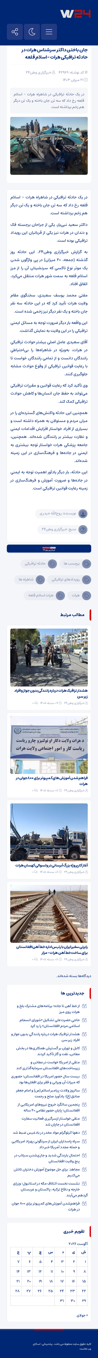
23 (72, 1291)
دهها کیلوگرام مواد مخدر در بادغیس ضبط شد (46, 1132)
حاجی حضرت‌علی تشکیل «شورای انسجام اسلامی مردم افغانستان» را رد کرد (50, 1023)
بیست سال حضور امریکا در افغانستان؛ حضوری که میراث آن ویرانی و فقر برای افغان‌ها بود (45, 1079)
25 (50, 1291)
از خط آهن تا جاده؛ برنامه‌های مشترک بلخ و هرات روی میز (48, 1009)
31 (62, 1301)
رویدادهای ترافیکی (66, 579)
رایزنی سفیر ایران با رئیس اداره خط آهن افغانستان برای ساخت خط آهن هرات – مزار (52, 950)
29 (84, 1301)
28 (17, 1291)
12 (40, 1271)
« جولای (82, 1315)
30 (73, 1301)
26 (40, 1291)
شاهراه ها (26, 579)
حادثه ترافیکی (35, 563)
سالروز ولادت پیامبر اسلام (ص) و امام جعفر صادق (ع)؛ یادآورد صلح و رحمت (48, 1093)
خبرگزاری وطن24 (38, 72)
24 (62, 1291)
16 (73, 1281)
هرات (76, 595)
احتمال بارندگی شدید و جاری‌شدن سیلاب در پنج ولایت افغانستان (47, 1158)
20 (29, 1281)
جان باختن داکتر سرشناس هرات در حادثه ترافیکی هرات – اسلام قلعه (54, 53)
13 (29, 1271)
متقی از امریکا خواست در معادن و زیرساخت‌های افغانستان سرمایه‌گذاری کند (48, 1065)
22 (84, 1291)
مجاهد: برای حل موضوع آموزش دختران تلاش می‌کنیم (47, 1172)
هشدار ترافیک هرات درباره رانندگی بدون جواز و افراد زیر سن (51, 693)
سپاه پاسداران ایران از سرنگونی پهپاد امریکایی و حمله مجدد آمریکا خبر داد (46, 1144)
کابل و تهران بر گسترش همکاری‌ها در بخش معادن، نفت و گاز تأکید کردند (48, 1051)
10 (62, 1271)
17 (62, 1281)
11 (52, 1271)
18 (51, 1281)
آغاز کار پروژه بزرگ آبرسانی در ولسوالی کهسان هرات (51, 865)
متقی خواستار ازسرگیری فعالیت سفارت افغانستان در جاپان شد (51, 1121)
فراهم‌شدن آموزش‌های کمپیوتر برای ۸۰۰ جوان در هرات (52, 781)
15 (84, 1281)
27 (28, 1291)
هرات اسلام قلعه (41, 595)
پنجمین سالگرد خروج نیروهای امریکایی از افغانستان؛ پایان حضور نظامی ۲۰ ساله (49, 1107)
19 (40, 1281)
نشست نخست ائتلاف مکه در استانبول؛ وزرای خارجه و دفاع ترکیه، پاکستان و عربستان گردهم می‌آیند (50, 1189)
